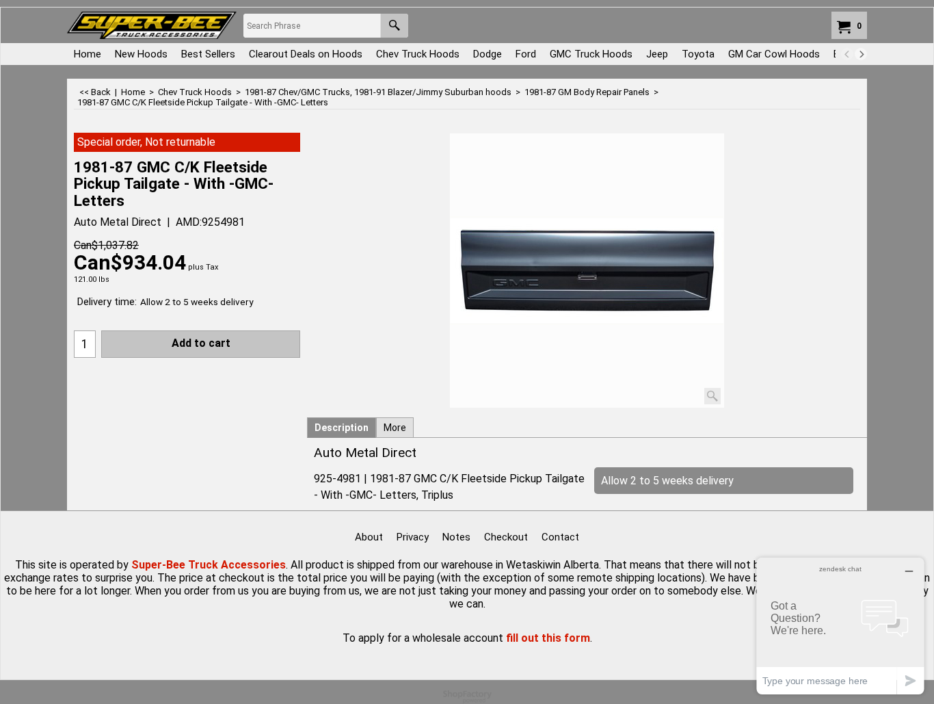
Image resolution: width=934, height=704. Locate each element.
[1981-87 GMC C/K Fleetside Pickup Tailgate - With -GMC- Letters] (587, 270)
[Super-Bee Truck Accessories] (152, 25)
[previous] (847, 54)
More (395, 427)
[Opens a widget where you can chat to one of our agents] (840, 625)
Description (342, 427)
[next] (861, 54)
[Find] (394, 26)
